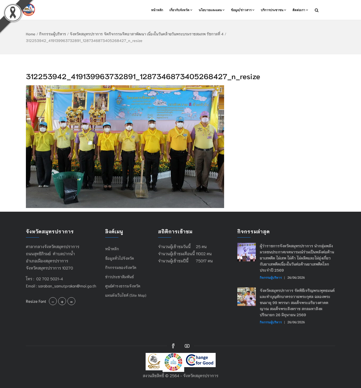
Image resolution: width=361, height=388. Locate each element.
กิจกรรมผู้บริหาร (52, 33)
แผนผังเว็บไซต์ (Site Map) (125, 295)
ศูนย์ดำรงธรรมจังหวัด (122, 285)
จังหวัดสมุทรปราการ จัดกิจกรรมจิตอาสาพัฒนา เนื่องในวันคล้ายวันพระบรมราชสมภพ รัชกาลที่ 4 (147, 33)
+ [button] (62, 301)
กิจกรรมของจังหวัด (120, 267)
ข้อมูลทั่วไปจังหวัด (119, 258)
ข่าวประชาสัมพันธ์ (119, 276)
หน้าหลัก (157, 10)
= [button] (71, 301)
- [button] (53, 301)
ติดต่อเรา (299, 10)
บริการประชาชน (272, 10)
